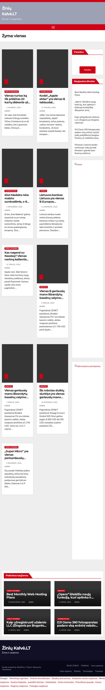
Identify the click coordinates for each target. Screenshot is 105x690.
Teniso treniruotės (66, 682)
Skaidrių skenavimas (60, 678)
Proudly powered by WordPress (14, 667)
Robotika (43, 287)
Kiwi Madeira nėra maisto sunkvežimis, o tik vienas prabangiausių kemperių (16, 203)
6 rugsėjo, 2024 (14, 463)
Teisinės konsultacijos (40, 678)
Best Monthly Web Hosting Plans (26, 595)
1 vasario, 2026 (14, 107)
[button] (101, 27)
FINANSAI (43, 191)
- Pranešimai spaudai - (84, 682)
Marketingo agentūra (18, 678)
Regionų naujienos (19, 686)
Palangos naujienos (39, 686)
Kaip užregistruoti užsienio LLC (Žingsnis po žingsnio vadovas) (87, 120)
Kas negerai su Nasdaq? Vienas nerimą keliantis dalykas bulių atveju (15, 259)
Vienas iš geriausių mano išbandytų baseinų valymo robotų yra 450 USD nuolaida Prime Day (52, 299)
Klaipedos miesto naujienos (84, 678)
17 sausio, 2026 (48, 107)
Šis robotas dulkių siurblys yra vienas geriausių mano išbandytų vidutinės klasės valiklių (51, 399)
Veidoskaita (50, 682)
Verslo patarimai (11, 248)
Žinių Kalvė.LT (16, 648)
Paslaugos (99, 671)
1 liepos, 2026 (65, 630)
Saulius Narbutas (18, 682)
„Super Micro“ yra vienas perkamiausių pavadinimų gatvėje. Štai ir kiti (16, 458)
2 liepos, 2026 (65, 602)
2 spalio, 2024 (13, 402)
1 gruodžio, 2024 (15, 207)
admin (31, 602)
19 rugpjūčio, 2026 (16, 602)
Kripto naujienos (11, 91)
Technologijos (45, 91)
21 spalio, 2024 (14, 264)
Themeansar (6, 669)
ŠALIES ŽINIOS (73, 666)
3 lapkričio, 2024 (49, 207)
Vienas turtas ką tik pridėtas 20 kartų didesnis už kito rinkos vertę (16, 101)
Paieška (79, 52)
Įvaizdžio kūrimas (36, 682)
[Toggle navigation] (53, 27)
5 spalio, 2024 (48, 303)
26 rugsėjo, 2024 (49, 402)
